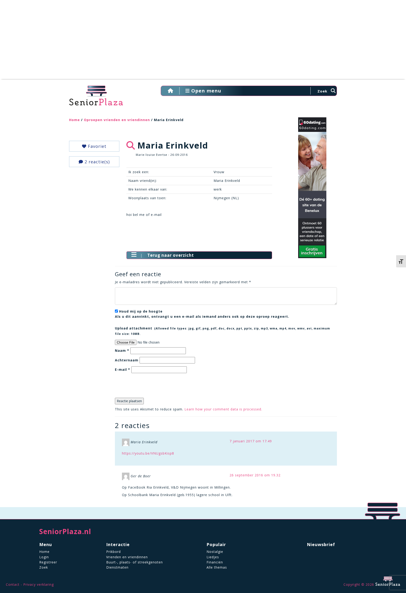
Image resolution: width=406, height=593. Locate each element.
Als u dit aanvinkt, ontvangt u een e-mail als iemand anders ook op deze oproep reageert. (202, 314)
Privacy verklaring (38, 584)
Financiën (215, 562)
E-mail (122, 369)
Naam (122, 350)
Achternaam (126, 360)
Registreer (48, 562)
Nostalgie (215, 551)
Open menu (205, 91)
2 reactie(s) (96, 162)
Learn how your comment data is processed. (223, 409)
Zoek (43, 567)
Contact (13, 584)
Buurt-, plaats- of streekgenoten (134, 562)
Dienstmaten (117, 567)
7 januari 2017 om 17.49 (251, 441)
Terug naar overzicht (170, 255)
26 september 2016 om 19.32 (255, 475)
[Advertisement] (203, 42)
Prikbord (113, 551)
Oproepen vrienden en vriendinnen (117, 120)
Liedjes (213, 557)
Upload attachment (222, 330)
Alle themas (217, 567)
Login (44, 557)
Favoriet (96, 146)
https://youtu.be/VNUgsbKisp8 (148, 453)
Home (74, 120)
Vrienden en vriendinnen (127, 557)
